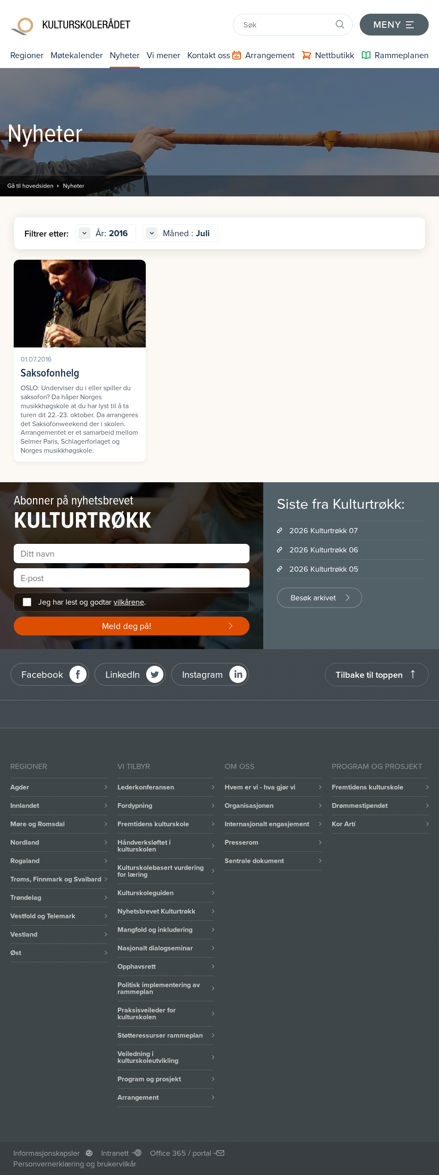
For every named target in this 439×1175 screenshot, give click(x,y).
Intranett (115, 1153)
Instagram (202, 674)
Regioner (27, 55)
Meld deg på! (126, 626)
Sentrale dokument (254, 861)
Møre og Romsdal (37, 824)
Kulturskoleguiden (145, 893)
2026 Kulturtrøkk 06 (323, 549)
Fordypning (134, 805)
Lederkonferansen (145, 787)
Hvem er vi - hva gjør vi (260, 787)
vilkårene (129, 601)
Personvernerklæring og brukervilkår (74, 1163)
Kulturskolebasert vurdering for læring (160, 871)
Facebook (42, 674)
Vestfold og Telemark (42, 916)
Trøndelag (25, 897)
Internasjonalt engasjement (267, 824)
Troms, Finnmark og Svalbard (55, 879)
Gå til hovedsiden (30, 186)
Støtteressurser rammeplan (160, 1035)
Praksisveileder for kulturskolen (146, 1013)
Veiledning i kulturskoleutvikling (147, 1057)
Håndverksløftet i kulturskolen (144, 845)
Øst (15, 953)
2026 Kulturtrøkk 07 (323, 530)
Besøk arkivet (313, 597)
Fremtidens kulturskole (153, 824)
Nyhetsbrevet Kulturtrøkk (156, 911)
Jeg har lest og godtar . (92, 601)
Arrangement (138, 1097)
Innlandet (24, 805)
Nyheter (125, 55)
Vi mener (163, 55)
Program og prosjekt (149, 1079)
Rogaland (24, 861)
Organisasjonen (249, 805)
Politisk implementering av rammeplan (158, 988)
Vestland (23, 934)
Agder (19, 787)
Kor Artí (343, 824)
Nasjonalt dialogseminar (155, 948)
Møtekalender (77, 55)
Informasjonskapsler (46, 1153)
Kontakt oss (208, 55)
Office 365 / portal (180, 1153)
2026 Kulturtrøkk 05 (323, 569)
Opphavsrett (136, 966)
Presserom (242, 842)
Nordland (24, 842)
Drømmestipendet (360, 805)
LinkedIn (122, 674)
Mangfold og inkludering (154, 930)
